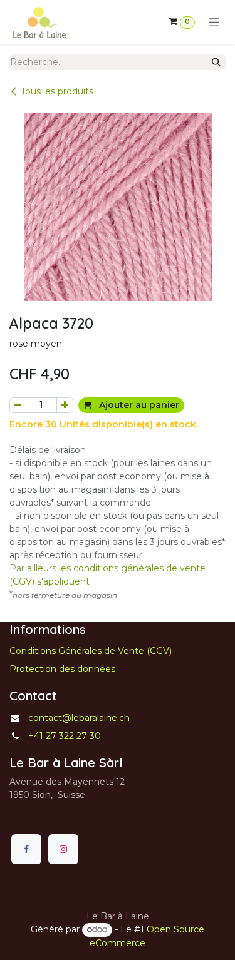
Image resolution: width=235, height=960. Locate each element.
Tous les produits (57, 91)
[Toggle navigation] (214, 22)
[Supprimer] (17, 405)
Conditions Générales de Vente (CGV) (90, 650)
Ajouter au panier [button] (138, 405)
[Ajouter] (64, 405)
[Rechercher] (216, 62)
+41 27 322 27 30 (64, 736)
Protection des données (62, 669)
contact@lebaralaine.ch (79, 717)
